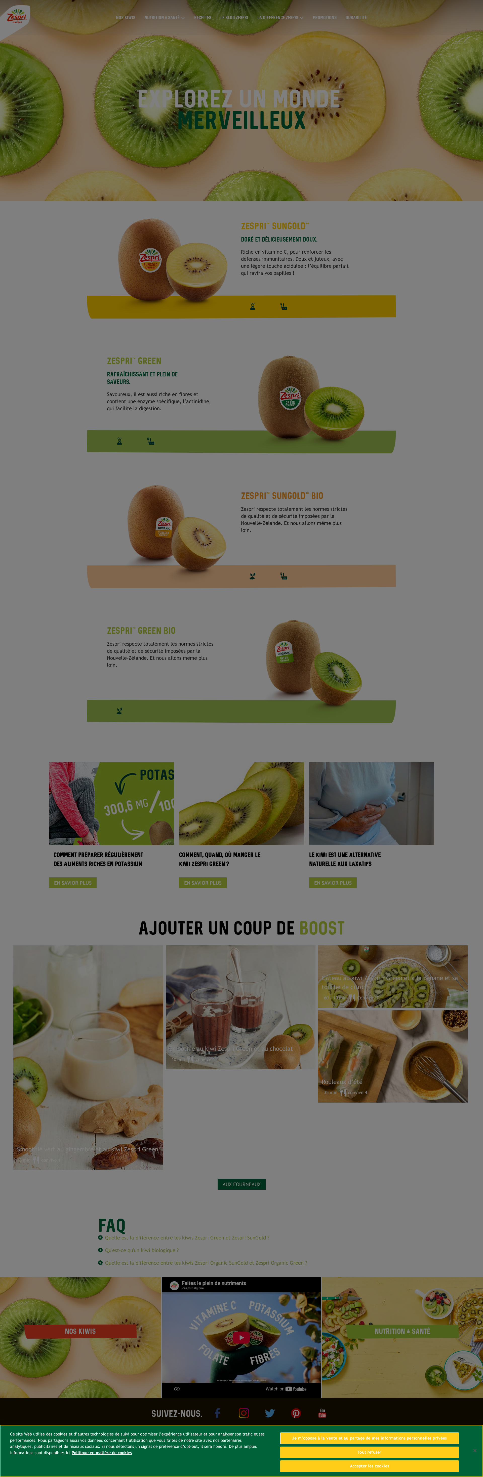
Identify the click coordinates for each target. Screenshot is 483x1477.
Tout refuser (369, 1452)
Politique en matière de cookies (102, 1452)
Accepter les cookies (369, 1466)
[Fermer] (474, 1450)
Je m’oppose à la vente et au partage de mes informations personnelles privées (369, 1438)
